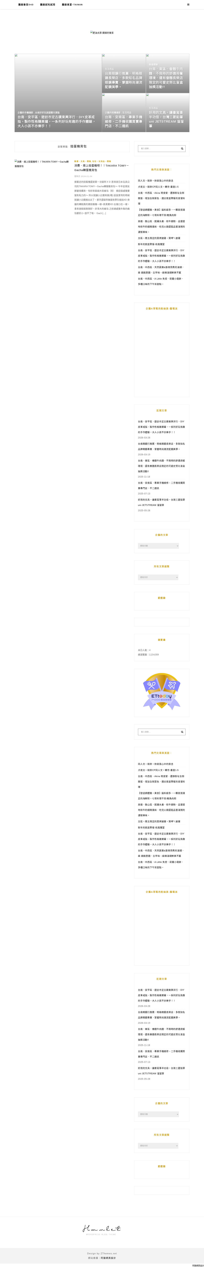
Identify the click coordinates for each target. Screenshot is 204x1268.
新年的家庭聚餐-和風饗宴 (151, 244)
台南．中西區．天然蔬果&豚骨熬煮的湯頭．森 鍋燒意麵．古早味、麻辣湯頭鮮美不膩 (161, 270)
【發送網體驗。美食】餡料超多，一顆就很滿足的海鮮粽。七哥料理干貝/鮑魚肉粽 (161, 212)
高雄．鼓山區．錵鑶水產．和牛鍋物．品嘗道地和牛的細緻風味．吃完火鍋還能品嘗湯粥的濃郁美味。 (161, 226)
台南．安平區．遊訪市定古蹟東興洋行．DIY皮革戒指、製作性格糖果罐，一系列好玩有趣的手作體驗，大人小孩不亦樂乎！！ (161, 255)
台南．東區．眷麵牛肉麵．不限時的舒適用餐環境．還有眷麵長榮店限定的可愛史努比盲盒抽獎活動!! (161, 466)
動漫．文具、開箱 (82, 161)
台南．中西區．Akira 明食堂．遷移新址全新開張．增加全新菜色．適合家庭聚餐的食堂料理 (161, 198)
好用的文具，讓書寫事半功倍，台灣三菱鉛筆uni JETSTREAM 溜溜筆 (161, 502)
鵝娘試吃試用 (47, 4)
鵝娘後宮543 (26, 4)
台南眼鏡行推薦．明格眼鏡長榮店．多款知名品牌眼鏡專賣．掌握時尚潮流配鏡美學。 (161, 446)
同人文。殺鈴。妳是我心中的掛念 (155, 180)
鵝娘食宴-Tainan (72, 4)
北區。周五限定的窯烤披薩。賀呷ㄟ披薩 (159, 238)
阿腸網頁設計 (108, 1258)
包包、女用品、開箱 (101, 161)
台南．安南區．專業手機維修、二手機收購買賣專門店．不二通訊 (161, 485)
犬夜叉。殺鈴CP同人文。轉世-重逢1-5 (158, 186)
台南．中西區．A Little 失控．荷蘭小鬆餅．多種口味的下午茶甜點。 (161, 281)
